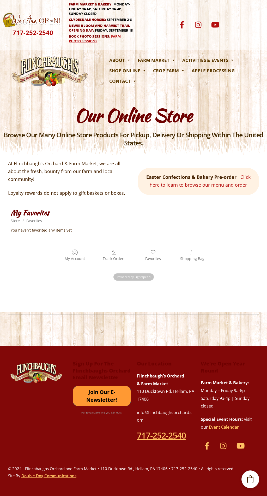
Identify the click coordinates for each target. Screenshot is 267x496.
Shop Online (124, 71)
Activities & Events (205, 60)
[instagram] (199, 24)
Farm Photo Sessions (95, 38)
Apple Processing (213, 71)
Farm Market (153, 60)
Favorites (34, 220)
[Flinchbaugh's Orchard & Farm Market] (50, 88)
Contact (120, 81)
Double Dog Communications (48, 475)
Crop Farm (166, 71)
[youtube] (216, 24)
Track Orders (114, 258)
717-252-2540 (33, 32)
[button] (250, 479)
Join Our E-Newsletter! (101, 395)
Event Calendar (224, 427)
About (117, 60)
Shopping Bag (192, 258)
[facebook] (183, 24)
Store (15, 220)
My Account (75, 258)
